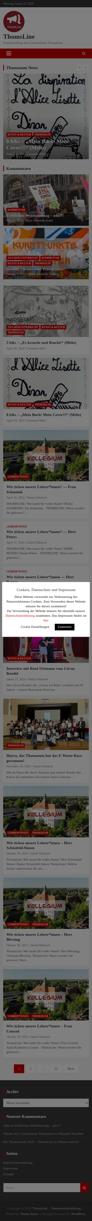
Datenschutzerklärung (20, 615)
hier (46, 620)
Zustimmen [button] (64, 626)
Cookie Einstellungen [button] (35, 626)
